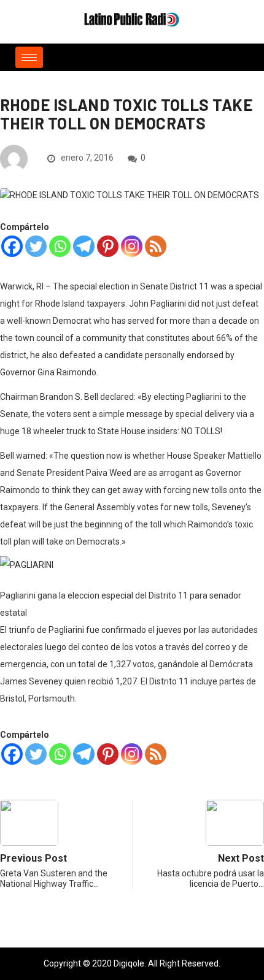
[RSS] (155, 246)
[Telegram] (84, 246)
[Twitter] (36, 246)
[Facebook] (12, 246)
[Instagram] (131, 246)
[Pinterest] (107, 246)
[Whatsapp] (60, 246)
